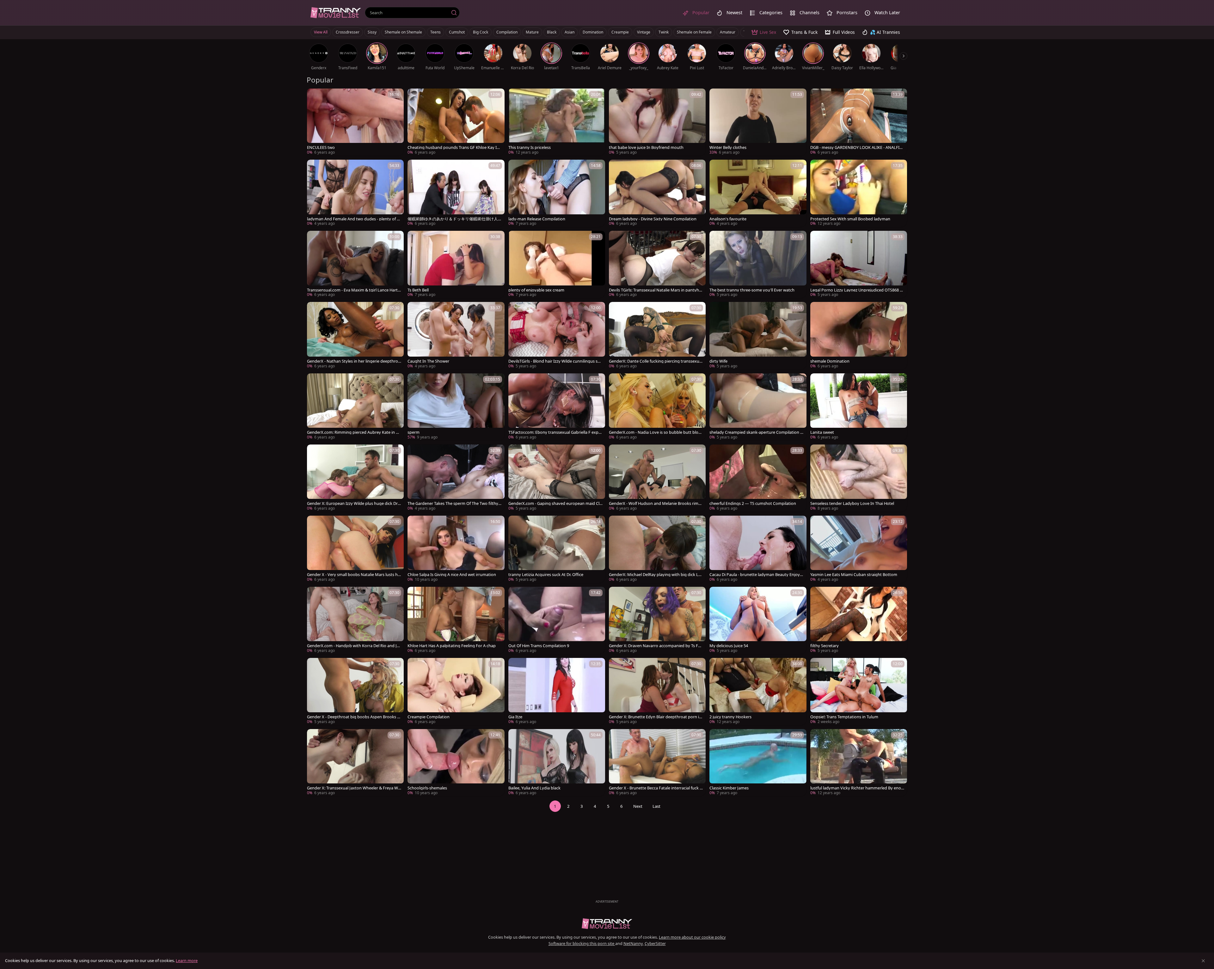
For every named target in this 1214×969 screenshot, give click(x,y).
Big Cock (480, 32)
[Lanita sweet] (858, 407)
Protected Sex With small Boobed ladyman (850, 219)
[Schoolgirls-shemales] (456, 762)
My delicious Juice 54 (728, 646)
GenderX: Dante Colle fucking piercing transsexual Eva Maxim (655, 361)
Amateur (727, 32)
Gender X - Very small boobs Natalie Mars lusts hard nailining (353, 575)
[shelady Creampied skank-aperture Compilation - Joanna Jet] (757, 407)
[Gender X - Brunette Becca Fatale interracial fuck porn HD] (657, 762)
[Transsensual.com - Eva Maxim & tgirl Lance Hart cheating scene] (355, 264)
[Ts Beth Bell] (456, 264)
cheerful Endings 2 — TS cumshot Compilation (752, 503)
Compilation (507, 32)
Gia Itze (515, 717)
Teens (435, 32)
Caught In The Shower (428, 361)
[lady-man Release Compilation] (556, 193)
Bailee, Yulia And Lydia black (534, 788)
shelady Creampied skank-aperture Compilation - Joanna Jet (756, 432)
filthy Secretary (824, 646)
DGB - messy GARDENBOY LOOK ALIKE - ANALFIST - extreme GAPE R (857, 147)
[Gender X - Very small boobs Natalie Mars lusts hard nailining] (355, 549)
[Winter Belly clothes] (757, 122)
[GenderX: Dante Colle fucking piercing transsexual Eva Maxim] (657, 335)
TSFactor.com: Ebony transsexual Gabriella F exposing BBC (554, 432)
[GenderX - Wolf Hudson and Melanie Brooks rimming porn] (657, 478)
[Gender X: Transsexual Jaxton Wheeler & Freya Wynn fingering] (355, 762)
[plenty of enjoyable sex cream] (556, 264)
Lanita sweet (822, 432)
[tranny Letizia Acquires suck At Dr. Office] (556, 549)
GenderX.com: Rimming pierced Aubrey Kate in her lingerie (354, 432)
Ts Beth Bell (418, 290)
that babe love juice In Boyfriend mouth (646, 147)
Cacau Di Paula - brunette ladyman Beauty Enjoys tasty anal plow (755, 575)
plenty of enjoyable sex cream (536, 290)
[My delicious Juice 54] (757, 620)
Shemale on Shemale (403, 32)
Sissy (372, 32)
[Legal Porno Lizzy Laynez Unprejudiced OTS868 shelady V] (858, 264)
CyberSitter (655, 943)
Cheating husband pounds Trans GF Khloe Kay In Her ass (453, 147)
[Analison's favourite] (757, 193)
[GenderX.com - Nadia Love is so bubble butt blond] (657, 407)
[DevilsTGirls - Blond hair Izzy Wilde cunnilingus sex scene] (556, 335)
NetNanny (633, 943)
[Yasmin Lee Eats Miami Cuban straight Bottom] (858, 549)
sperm (414, 432)
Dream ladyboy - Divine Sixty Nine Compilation (652, 219)
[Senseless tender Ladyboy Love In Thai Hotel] (858, 478)
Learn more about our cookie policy (692, 937)
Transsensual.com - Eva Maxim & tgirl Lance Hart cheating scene (354, 290)
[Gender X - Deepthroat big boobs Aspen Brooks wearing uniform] (355, 691)
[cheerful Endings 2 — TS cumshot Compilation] (757, 478)
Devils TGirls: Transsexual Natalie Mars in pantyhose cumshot (655, 290)
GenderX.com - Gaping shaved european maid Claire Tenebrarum (555, 503)
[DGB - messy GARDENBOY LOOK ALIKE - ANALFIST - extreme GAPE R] (858, 122)
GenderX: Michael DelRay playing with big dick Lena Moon (656, 575)
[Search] (454, 12)
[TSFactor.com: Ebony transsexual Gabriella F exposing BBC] (556, 407)
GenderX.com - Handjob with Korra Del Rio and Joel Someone (353, 646)
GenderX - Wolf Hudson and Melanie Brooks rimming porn (656, 503)
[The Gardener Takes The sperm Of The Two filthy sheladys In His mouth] (456, 478)
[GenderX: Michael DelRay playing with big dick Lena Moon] (657, 549)
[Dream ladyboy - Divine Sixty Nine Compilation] (657, 193)
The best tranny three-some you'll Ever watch (751, 290)
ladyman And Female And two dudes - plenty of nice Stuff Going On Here (353, 219)
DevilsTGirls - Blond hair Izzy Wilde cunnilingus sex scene (555, 361)
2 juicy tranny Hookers (730, 717)
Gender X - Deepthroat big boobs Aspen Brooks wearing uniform (353, 717)
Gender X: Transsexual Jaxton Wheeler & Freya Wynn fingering (353, 788)
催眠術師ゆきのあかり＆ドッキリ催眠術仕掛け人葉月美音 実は (453, 219)
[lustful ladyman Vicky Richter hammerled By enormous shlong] (858, 762)
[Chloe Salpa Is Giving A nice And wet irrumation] (456, 549)
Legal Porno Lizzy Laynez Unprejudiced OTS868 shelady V (857, 290)
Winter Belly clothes (727, 147)
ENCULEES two (321, 147)
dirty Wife (718, 361)
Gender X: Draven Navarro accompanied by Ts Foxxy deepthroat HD (656, 646)
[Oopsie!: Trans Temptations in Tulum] (858, 691)
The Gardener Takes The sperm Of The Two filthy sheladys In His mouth (454, 503)
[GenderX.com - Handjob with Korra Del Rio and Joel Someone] (355, 620)
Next (637, 806)
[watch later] (315, 96)
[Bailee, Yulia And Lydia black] (556, 762)
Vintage (643, 32)
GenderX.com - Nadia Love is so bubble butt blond (655, 432)
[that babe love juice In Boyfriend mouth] (657, 122)
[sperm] (456, 407)
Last (656, 806)
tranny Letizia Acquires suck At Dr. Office (545, 575)
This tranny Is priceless (529, 147)
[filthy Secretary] (858, 620)
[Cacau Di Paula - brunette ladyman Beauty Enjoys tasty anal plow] (757, 549)
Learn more (187, 960)
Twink (664, 32)
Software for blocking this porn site (582, 943)
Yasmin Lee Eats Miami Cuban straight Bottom (853, 575)
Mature (532, 32)
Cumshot (457, 32)
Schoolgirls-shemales (427, 788)
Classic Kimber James (729, 788)
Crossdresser (347, 32)
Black (551, 32)
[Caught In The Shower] (456, 335)
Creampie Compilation (429, 717)
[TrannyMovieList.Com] (335, 12)
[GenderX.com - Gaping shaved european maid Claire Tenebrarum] (556, 478)
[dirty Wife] (757, 335)
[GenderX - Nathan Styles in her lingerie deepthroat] (355, 335)
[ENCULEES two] (355, 122)
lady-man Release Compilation (536, 219)
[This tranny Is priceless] (556, 122)
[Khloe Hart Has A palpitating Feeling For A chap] (456, 620)
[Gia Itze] (556, 691)
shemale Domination (829, 361)
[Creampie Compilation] (456, 691)
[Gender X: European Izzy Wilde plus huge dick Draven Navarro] (355, 478)
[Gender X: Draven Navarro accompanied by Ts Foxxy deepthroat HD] (657, 620)
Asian (569, 32)
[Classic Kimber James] (757, 762)
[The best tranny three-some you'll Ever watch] (757, 264)
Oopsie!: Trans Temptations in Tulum (844, 717)
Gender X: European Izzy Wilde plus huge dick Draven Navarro (353, 503)
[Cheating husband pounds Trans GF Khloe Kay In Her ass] (456, 122)
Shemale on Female (694, 32)
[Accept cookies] (1203, 960)
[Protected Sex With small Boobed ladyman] (858, 193)
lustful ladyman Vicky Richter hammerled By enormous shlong (856, 788)
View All (321, 32)
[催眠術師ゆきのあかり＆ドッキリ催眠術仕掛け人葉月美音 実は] (456, 193)
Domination (593, 32)
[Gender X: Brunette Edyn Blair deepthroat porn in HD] (657, 691)
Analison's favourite (727, 219)
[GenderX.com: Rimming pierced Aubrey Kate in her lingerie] (355, 407)
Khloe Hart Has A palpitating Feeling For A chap (452, 646)
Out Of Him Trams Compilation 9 (538, 646)
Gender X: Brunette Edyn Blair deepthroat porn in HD (655, 717)
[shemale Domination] (858, 335)
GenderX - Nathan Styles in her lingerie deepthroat (353, 361)
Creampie (620, 32)
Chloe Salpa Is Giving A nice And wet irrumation (452, 575)
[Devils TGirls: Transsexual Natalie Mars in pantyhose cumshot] (657, 264)
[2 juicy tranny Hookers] (757, 691)
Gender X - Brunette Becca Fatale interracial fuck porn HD (655, 788)
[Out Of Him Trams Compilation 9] (556, 620)
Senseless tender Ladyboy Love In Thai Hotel (852, 503)
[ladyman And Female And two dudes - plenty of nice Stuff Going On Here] (355, 193)
